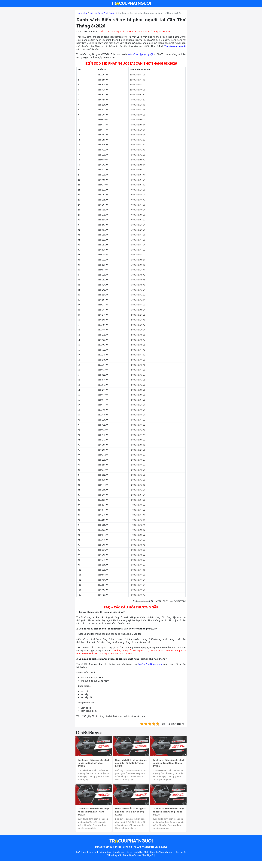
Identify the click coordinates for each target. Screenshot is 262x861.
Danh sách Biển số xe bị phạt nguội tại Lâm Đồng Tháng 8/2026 (168, 763)
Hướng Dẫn (105, 851)
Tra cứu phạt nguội (175, 46)
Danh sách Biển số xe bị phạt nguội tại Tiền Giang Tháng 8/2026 (168, 811)
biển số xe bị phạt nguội (140, 54)
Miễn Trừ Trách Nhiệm (161, 851)
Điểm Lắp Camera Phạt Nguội (138, 855)
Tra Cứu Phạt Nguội (143, 846)
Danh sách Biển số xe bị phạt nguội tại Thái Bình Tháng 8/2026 (131, 811)
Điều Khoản (119, 851)
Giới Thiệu (81, 851)
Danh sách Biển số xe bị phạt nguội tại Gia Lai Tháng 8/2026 (93, 763)
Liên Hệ (92, 851)
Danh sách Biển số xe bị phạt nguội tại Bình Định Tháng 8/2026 (131, 763)
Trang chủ (81, 12)
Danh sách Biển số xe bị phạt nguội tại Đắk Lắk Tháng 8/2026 (93, 811)
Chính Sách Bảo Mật (137, 851)
